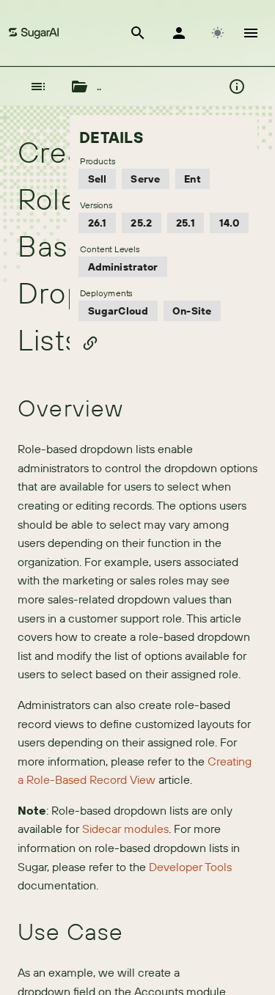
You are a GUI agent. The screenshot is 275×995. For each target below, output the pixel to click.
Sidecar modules (125, 828)
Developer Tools (190, 866)
